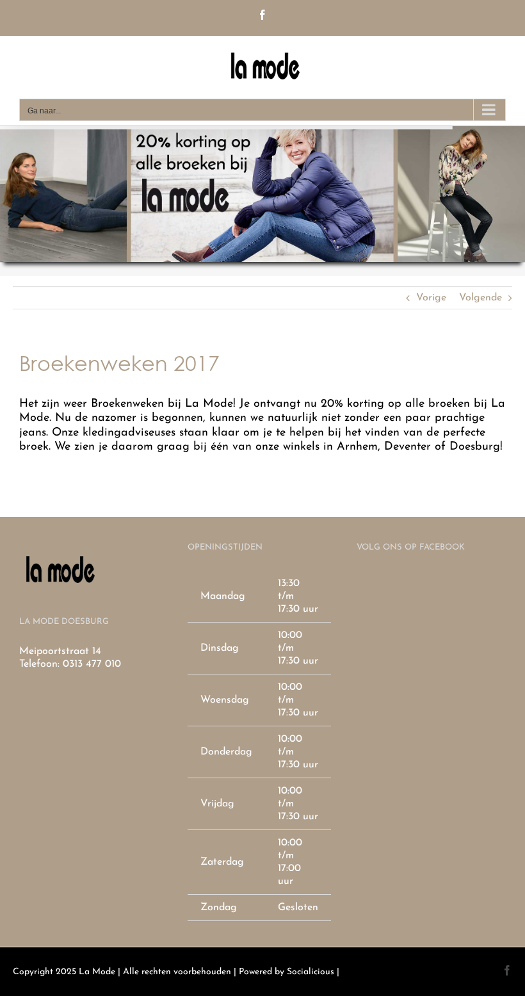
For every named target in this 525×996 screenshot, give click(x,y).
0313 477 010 (92, 664)
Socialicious (310, 972)
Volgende (480, 298)
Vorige (431, 298)
